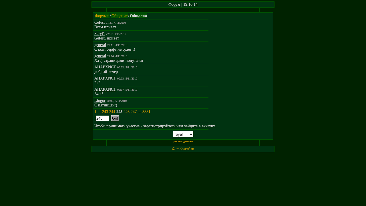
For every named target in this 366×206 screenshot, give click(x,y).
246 (127, 112)
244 (112, 112)
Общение (120, 16)
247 (134, 112)
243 (105, 112)
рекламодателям (183, 141)
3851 (146, 112)
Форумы (102, 16)
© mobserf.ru (183, 149)
